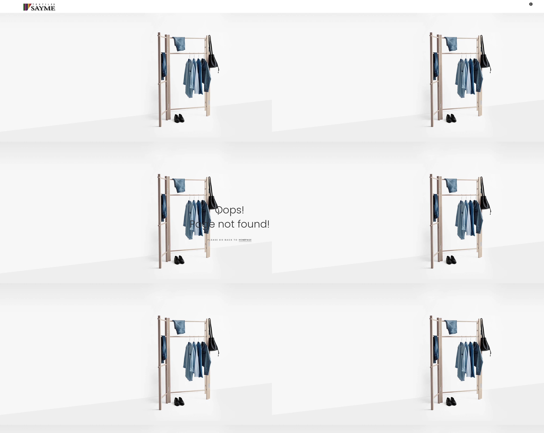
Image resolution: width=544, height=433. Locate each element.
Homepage (245, 239)
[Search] (518, 6)
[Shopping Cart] (526, 6)
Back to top (537, 426)
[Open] (17, 7)
